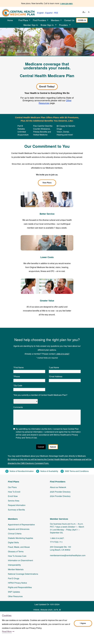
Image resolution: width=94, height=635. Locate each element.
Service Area (13, 500)
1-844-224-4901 (66, 3)
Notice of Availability (49, 471)
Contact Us (69, 20)
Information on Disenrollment (20, 560)
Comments (18, 407)
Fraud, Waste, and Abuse (19, 547)
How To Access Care (17, 556)
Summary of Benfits (16, 509)
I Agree (83, 623)
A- (89, 12)
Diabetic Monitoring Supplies (20, 538)
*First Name (18, 367)
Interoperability (14, 564)
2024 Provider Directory (60, 496)
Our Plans (12, 487)
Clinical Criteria (14, 533)
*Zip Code (17, 385)
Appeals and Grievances (18, 529)
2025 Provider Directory (60, 491)
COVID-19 (82, 20)
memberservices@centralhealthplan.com (67, 555)
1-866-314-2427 (62, 353)
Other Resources (15, 596)
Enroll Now (13, 496)
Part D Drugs (13, 578)
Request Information (16, 505)
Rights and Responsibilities (20, 587)
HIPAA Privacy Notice (17, 582)
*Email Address (55, 376)
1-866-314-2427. (57, 538)
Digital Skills (13, 542)
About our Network (58, 487)
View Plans (47, 182)
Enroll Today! (47, 86)
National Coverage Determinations (23, 573)
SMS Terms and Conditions (77, 471)
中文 (56, 12)
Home (10, 20)
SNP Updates (14, 591)
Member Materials (16, 569)
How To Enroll (14, 491)
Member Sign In (31, 25)
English (40, 12)
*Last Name (54, 367)
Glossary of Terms (16, 551)
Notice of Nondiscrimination (22, 471)
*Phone (16, 376)
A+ (83, 12)
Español (49, 12)
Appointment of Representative (21, 524)
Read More (7, 631)
